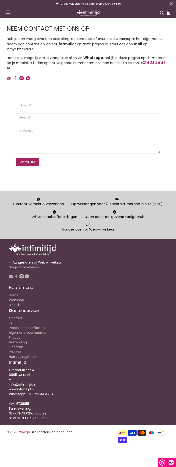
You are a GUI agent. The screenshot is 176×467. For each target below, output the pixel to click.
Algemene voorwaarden (28, 332)
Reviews (15, 352)
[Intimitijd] (88, 13)
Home (14, 295)
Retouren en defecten (27, 327)
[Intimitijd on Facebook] (15, 79)
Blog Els (14, 305)
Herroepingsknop (22, 356)
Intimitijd (24, 432)
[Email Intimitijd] (9, 79)
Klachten (16, 347)
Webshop (16, 300)
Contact (15, 318)
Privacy (14, 337)
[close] (171, 3)
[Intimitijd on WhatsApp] (28, 79)
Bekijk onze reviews (24, 267)
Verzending (18, 342)
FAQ (12, 323)
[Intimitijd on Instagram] (21, 79)
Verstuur (27, 161)
